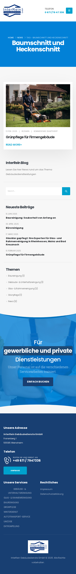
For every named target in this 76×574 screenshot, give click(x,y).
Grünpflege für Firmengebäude (30, 137)
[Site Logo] (13, 10)
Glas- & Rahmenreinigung (21, 288)
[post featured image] (38, 105)
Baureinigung (15, 275)
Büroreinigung (14, 228)
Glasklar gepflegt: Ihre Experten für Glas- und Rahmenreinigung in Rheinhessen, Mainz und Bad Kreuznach (36, 241)
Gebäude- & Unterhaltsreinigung (24, 282)
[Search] (66, 191)
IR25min (25, 131)
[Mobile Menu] (69, 11)
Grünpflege (13, 295)
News (11, 301)
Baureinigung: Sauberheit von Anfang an (31, 217)
